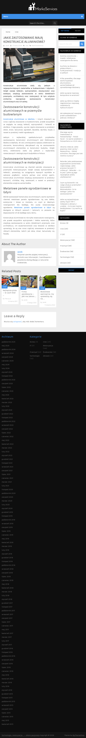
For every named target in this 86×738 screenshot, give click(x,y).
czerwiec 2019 (7, 535)
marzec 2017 (7, 637)
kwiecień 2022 (7, 444)
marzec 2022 (7, 448)
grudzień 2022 (7, 414)
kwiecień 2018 (7, 588)
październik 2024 (8, 349)
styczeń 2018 (7, 599)
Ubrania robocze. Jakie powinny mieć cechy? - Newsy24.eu (69, 149)
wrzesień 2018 (7, 569)
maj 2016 (5, 675)
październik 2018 (8, 565)
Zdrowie (63, 263)
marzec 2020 (7, 501)
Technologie (65, 257)
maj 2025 (5, 346)
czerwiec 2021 (7, 478)
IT (60, 234)
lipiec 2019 (6, 531)
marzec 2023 (7, 402)
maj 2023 (5, 395)
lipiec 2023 (6, 387)
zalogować (17, 322)
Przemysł (64, 246)
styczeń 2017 (7, 645)
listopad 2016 (7, 652)
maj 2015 (5, 720)
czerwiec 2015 (7, 717)
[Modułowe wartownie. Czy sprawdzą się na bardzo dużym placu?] (47, 281)
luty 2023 (5, 406)
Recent (78, 31)
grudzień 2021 (7, 459)
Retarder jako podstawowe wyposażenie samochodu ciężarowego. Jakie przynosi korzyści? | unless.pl (71, 165)
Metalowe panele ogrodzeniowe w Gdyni (32, 208)
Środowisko (64, 251)
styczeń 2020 (7, 508)
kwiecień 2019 (7, 543)
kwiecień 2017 (7, 633)
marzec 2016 (7, 683)
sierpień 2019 (7, 527)
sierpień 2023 (7, 384)
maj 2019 (5, 539)
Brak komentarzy (37, 45)
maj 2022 (5, 440)
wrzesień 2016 (7, 660)
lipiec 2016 (6, 667)
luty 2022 (5, 452)
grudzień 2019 (7, 512)
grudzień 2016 (7, 648)
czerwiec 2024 (7, 361)
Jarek (7, 45)
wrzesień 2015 (7, 705)
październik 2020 (9, 493)
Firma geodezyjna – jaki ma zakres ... (29, 294)
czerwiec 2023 (7, 391)
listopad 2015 (7, 698)
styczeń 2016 (7, 690)
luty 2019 (5, 550)
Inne (27, 45)
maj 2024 (5, 365)
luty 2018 (5, 595)
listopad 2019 (7, 516)
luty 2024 (5, 368)
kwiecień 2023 (7, 399)
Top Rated (65, 31)
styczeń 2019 (7, 554)
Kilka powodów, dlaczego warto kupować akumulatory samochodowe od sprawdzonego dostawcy (70, 82)
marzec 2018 (7, 592)
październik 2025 (8, 342)
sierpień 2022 (7, 429)
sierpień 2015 (7, 709)
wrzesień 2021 (7, 467)
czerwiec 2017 (7, 626)
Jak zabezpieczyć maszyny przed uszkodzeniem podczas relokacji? (70, 115)
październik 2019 (8, 520)
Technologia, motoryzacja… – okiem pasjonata (21, 735)
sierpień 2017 (7, 618)
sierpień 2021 (7, 471)
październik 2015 (8, 701)
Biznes (63, 223)
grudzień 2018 (7, 558)
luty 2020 (6, 505)
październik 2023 (8, 380)
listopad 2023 (7, 376)
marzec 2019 (7, 546)
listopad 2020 (7, 490)
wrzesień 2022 (7, 425)
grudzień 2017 (7, 603)
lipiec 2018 (6, 577)
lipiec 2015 (6, 713)
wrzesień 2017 (7, 614)
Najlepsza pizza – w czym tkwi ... (10, 292)
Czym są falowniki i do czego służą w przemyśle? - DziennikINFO (71, 185)
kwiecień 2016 (7, 679)
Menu (5, 16)
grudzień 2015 (7, 694)
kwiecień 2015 (7, 724)
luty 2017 (5, 641)
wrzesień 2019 (7, 524)
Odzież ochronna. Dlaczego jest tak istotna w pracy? (71, 153)
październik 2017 (8, 611)
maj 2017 (5, 630)
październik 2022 (8, 421)
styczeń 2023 (7, 410)
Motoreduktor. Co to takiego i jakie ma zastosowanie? (68, 191)
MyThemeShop (78, 735)
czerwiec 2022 (7, 437)
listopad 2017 (7, 607)
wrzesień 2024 (8, 353)
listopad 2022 (7, 418)
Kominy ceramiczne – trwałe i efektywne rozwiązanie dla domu (69, 58)
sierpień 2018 (7, 573)
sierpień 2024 (7, 357)
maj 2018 (5, 584)
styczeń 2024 (7, 372)
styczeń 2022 (7, 455)
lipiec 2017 (6, 622)
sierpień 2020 (7, 497)
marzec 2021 (7, 482)
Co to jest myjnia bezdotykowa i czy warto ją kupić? (71, 208)
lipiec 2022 (6, 433)
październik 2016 (8, 656)
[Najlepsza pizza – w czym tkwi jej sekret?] (10, 281)
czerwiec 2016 (7, 671)
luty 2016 (5, 686)
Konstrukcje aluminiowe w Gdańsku (19, 119)
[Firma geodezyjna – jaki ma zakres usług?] (28, 281)
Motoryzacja (65, 240)
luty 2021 (5, 486)
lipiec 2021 (6, 474)
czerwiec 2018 (7, 580)
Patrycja (8, 298)
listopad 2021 (7, 463)
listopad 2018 (7, 561)
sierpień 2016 (7, 664)
